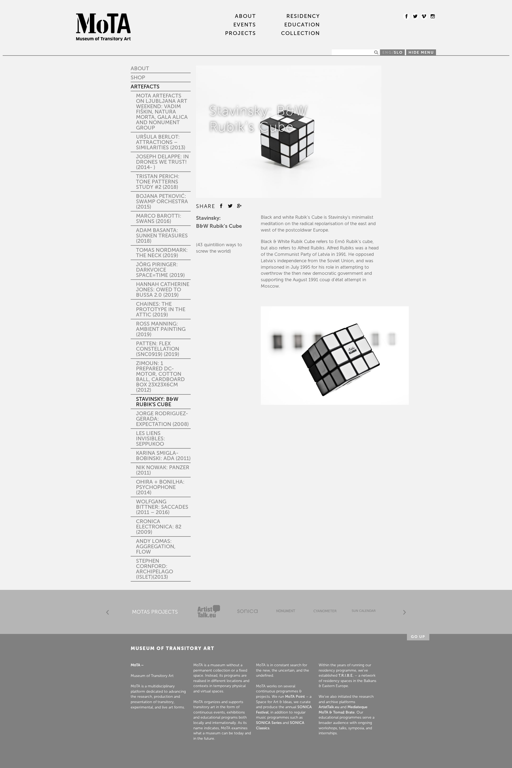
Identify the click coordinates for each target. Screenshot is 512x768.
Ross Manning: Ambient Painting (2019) (161, 329)
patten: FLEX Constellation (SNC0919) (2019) (157, 348)
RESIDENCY (303, 16)
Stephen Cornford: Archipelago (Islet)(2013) (154, 569)
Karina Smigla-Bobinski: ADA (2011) (163, 455)
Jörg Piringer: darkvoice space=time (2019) (160, 269)
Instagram (433, 16)
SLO (398, 52)
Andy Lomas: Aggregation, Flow (155, 546)
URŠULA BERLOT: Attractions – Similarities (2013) (160, 142)
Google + (239, 206)
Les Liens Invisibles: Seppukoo (150, 438)
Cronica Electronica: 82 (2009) (158, 526)
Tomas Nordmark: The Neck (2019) (162, 252)
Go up (418, 636)
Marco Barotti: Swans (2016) (158, 218)
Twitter (415, 16)
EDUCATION (302, 25)
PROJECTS (240, 33)
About (245, 16)
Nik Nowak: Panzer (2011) (162, 470)
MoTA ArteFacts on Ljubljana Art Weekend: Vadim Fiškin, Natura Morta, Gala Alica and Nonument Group (162, 111)
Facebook (406, 16)
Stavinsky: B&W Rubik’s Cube (157, 401)
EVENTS (244, 25)
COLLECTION (300, 33)
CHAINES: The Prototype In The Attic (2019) (160, 309)
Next (404, 612)
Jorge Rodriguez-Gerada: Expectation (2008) (162, 418)
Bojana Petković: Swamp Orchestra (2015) (162, 201)
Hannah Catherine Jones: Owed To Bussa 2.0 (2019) (162, 289)
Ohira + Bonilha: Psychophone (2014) (160, 487)
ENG (387, 52)
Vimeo (424, 16)
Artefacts (145, 86)
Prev (107, 612)
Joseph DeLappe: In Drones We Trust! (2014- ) (162, 161)
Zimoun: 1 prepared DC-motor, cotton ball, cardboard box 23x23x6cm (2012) (160, 376)
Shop (138, 77)
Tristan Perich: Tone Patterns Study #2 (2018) (157, 181)
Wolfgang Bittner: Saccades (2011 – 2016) (162, 506)
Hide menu (421, 52)
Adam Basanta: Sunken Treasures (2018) (162, 235)
